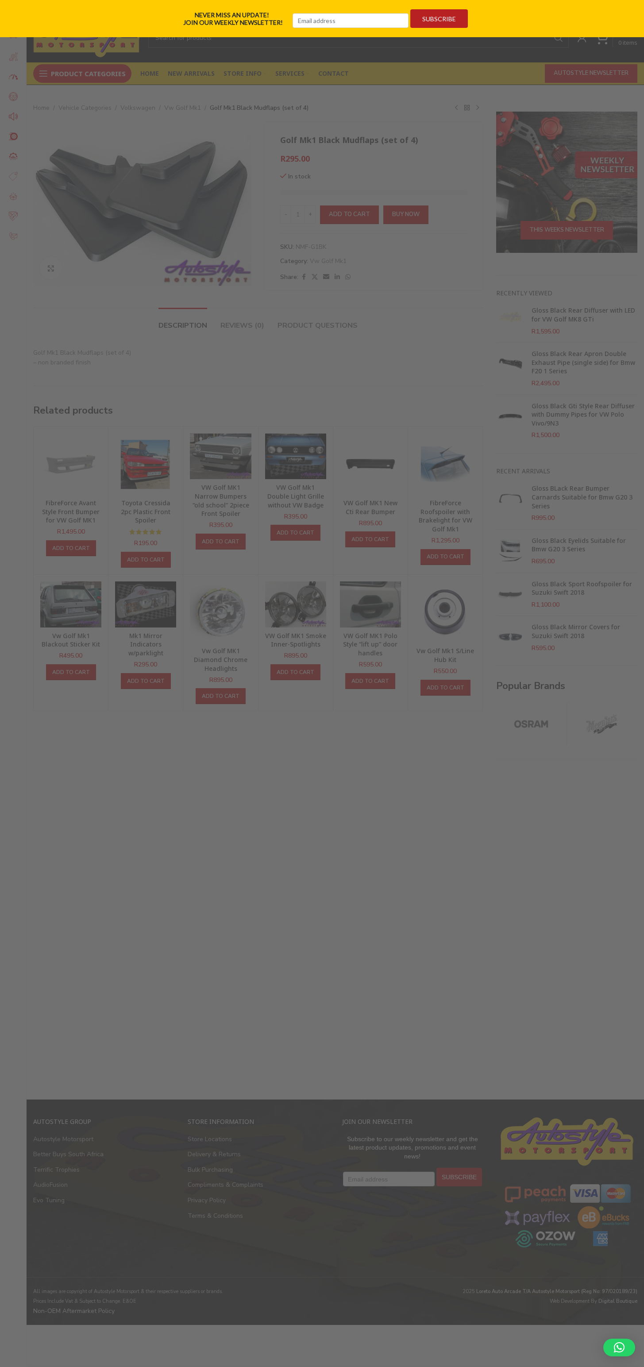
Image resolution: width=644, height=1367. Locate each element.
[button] (619, 1347)
